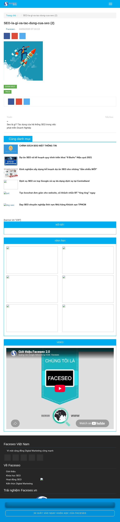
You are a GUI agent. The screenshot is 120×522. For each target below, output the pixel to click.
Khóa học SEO (13, 475)
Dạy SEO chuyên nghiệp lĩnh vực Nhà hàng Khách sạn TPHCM (52, 204)
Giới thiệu (10, 471)
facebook (7, 457)
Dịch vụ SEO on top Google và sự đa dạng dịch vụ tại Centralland (54, 181)
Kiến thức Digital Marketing (19, 483)
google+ (24, 457)
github (32, 457)
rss (40, 457)
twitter (15, 457)
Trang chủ (11, 15)
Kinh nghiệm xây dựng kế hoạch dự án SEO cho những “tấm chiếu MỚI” (58, 169)
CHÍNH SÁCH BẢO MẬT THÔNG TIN (38, 145)
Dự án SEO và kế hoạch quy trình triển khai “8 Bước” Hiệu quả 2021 (55, 157)
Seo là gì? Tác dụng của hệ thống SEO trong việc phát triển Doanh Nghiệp (31, 126)
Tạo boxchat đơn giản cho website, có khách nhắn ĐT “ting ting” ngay (57, 192)
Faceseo (10, 29)
